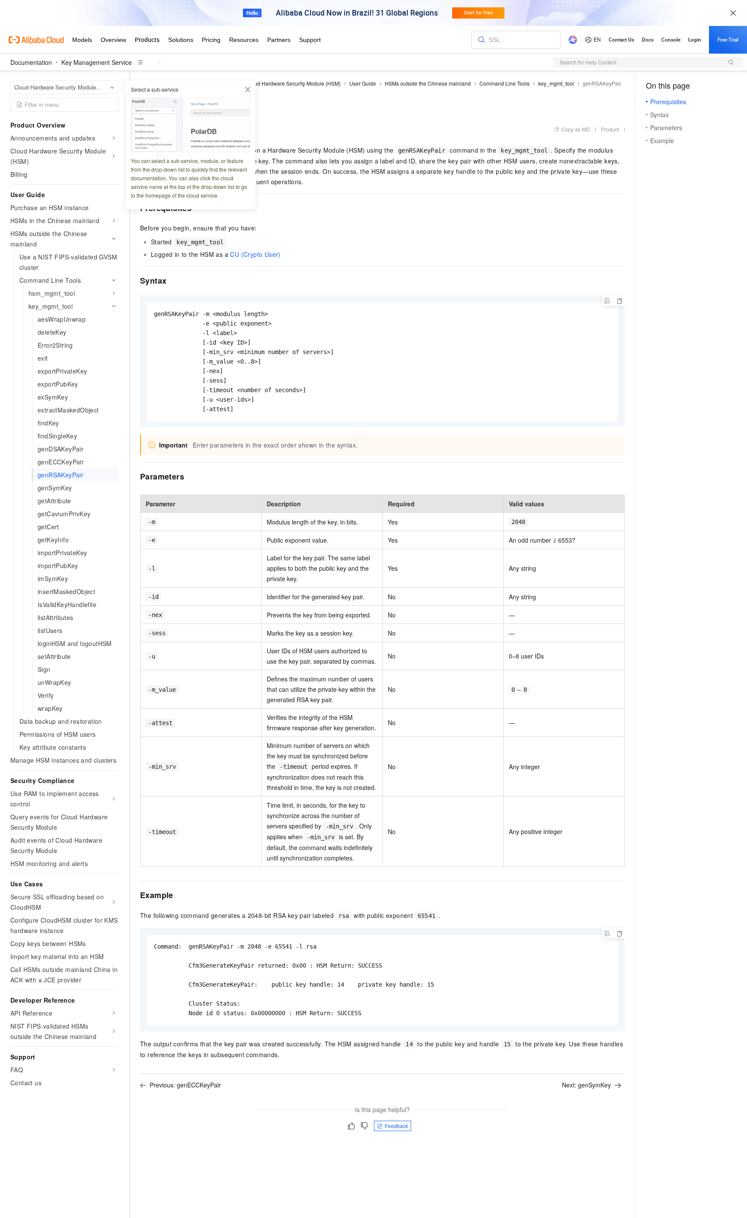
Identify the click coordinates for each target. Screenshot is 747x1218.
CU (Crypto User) (255, 254)
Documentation (31, 62)
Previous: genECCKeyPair (185, 1085)
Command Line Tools (504, 83)
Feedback (396, 1125)
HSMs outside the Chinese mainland (428, 83)
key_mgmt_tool (556, 83)
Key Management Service (96, 62)
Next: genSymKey (586, 1085)
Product (610, 129)
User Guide (362, 83)
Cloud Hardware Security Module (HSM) (293, 83)
